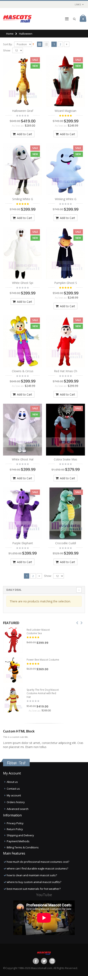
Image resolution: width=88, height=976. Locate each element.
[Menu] (67, 19)
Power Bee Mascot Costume (43, 659)
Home (10, 33)
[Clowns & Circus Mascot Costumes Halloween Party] (22, 341)
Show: (7, 50)
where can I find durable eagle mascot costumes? (37, 868)
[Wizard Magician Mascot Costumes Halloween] (65, 81)
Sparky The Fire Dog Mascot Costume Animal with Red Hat (43, 693)
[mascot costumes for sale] (17, 19)
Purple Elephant (22, 543)
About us (12, 782)
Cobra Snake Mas (65, 459)
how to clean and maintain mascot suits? (32, 875)
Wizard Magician (65, 111)
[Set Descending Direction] (33, 44)
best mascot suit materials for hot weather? (34, 889)
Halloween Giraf (22, 111)
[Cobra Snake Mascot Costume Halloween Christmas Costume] (65, 430)
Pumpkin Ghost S (65, 283)
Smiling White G (22, 199)
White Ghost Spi (22, 283)
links (78, 4)
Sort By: (7, 44)
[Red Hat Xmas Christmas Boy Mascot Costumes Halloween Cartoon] (65, 341)
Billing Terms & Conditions (23, 847)
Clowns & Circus (22, 371)
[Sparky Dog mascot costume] (13, 700)
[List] (46, 44)
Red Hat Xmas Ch (65, 371)
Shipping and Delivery (20, 835)
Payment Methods (18, 841)
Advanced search (17, 809)
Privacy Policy (15, 823)
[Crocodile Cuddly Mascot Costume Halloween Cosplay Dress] (65, 513)
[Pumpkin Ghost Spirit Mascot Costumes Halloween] (65, 253)
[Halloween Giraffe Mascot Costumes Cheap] (22, 81)
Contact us (13, 788)
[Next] (66, 44)
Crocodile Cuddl (65, 543)
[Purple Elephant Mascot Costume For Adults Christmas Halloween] (22, 513)
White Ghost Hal (22, 459)
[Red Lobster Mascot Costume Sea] (13, 640)
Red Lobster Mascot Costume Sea (38, 631)
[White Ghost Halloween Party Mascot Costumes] (22, 430)
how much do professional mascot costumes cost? (38, 862)
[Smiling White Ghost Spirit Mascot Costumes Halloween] (22, 169)
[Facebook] (36, 961)
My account (14, 795)
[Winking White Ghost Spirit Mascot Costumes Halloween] (65, 169)
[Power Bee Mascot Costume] (13, 670)
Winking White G (65, 199)
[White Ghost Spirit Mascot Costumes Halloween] (22, 253)
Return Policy (15, 829)
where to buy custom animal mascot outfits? (34, 882)
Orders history (16, 802)
